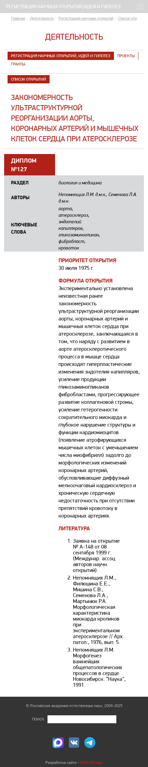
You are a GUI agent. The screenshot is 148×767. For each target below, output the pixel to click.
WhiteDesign (91, 762)
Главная (18, 18)
